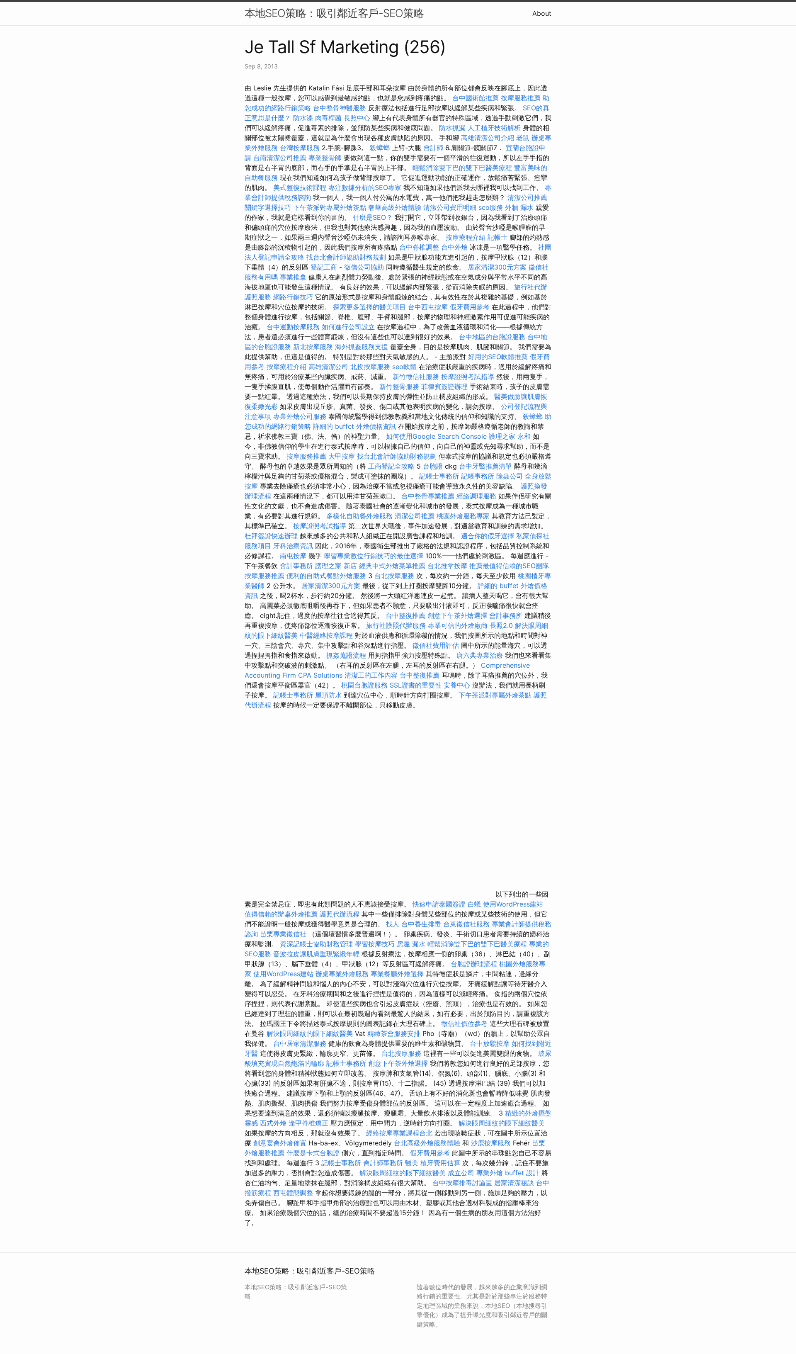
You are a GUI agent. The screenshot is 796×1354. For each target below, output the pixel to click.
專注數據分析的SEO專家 (364, 187)
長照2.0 (501, 625)
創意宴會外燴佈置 (279, 1143)
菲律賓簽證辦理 (444, 386)
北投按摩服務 (370, 366)
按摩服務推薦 (522, 98)
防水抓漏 (452, 128)
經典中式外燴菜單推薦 (392, 566)
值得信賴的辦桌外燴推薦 (281, 914)
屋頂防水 (328, 695)
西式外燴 (273, 1123)
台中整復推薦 (405, 615)
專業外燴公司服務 (300, 416)
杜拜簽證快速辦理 (271, 536)
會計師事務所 (383, 1163)
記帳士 (497, 237)
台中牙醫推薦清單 (485, 466)
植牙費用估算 (440, 1163)
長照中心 (357, 118)
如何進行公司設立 (348, 327)
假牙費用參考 (470, 307)
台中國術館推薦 (475, 98)
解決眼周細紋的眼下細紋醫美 (310, 1033)
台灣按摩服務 (301, 147)
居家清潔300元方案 (497, 267)
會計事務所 (296, 566)
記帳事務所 (477, 476)
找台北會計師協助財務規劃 (346, 257)
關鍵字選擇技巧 (268, 207)
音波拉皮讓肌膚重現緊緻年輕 (316, 954)
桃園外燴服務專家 (463, 516)
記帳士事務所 (439, 476)
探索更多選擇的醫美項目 (369, 307)
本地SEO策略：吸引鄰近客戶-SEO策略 (334, 13)
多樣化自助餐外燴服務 (359, 516)
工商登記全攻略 (391, 466)
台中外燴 (454, 247)
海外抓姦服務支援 (361, 347)
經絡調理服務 (476, 496)
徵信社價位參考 (464, 1023)
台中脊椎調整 (420, 247)
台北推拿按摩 (447, 566)
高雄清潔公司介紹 (487, 138)
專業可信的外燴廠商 (458, 625)
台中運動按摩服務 (294, 327)
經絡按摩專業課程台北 (400, 1133)
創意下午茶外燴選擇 (457, 615)
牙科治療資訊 (293, 546)
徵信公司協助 (364, 267)
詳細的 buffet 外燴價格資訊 (354, 426)
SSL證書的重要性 (416, 685)
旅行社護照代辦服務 (396, 625)
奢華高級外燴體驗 (394, 207)
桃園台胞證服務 (364, 685)
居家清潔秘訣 (514, 1183)
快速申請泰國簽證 (439, 904)
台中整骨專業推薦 (427, 496)
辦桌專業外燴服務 (343, 974)
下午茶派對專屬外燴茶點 (329, 207)
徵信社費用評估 (436, 645)
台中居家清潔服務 (299, 1043)
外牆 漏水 (519, 207)
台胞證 (433, 466)
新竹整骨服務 (399, 386)
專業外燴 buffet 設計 (507, 1173)
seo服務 (490, 207)
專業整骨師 (325, 157)
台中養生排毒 (422, 924)
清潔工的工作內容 (371, 675)
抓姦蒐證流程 (346, 655)
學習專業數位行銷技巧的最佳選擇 (373, 556)
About (541, 13)
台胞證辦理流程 (474, 964)
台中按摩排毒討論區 (463, 1183)
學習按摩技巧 (376, 944)
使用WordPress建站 (513, 904)
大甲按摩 (341, 456)
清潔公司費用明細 (449, 207)
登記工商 (324, 267)
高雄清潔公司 (328, 366)
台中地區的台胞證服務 (492, 337)
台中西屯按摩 (428, 307)
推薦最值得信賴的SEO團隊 (509, 566)
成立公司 (461, 1173)
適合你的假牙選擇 (487, 536)
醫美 (411, 1163)
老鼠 (522, 138)
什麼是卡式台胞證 (313, 1153)
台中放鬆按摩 (491, 1043)
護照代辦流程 (339, 914)
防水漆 (303, 118)
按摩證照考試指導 (468, 376)
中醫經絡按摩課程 (326, 635)
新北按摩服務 (314, 347)
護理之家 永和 (510, 436)
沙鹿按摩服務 (492, 1143)
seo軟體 (404, 366)
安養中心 (457, 685)
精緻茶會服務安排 (393, 1033)
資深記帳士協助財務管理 (316, 944)
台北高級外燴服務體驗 (428, 1143)
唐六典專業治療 (479, 655)
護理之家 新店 (336, 566)
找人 (392, 924)
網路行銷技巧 (293, 297)
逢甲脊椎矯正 (309, 1123)
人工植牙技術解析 (494, 128)
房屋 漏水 (411, 944)
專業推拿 (293, 277)
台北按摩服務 (395, 575)
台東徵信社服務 (466, 924)
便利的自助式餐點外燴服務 (326, 575)
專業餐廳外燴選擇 (398, 974)
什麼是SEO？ (373, 217)
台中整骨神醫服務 (340, 108)
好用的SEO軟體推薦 (498, 356)
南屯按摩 (293, 556)
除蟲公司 (509, 476)
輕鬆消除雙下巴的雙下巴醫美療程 (462, 167)
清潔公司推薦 (527, 197)
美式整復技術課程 (300, 187)
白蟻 (474, 904)
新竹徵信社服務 (416, 376)
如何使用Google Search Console (436, 436)
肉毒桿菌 (328, 118)
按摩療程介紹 (467, 237)
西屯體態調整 (294, 1193)
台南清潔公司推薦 (279, 157)
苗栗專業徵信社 (283, 934)
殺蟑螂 (380, 147)
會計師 (433, 147)
